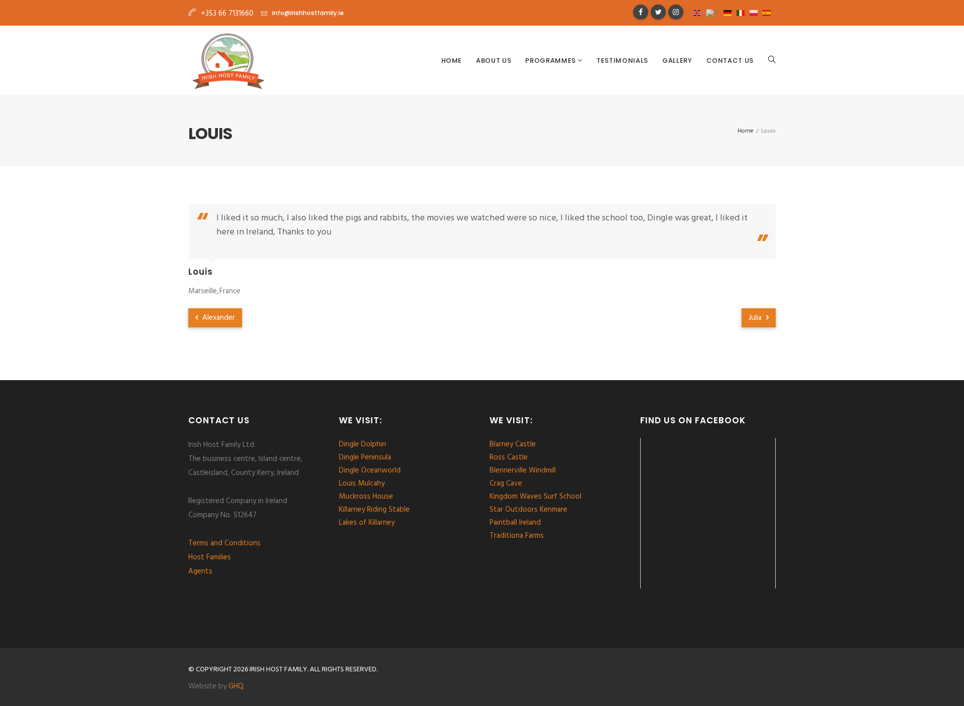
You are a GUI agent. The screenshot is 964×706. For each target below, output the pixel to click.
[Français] (715, 12)
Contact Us (730, 60)
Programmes (551, 60)
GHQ (236, 686)
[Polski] (756, 12)
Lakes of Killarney (367, 523)
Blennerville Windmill (523, 470)
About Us (493, 60)
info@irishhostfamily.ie (308, 13)
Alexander (217, 318)
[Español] (769, 12)
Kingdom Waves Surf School (535, 497)
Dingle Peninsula (365, 457)
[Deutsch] (730, 12)
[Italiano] (743, 12)
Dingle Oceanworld (370, 470)
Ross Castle (509, 457)
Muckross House (366, 497)
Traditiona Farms (517, 536)
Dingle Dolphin (362, 444)
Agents (200, 571)
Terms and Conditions (224, 543)
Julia (756, 318)
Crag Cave (506, 484)
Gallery (677, 60)
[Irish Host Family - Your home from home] (228, 61)
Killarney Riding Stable (374, 510)
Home (451, 60)
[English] (699, 12)
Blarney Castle (513, 444)
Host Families (209, 557)
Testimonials (622, 60)
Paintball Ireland (515, 523)
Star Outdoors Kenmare (528, 510)
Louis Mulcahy (362, 484)
